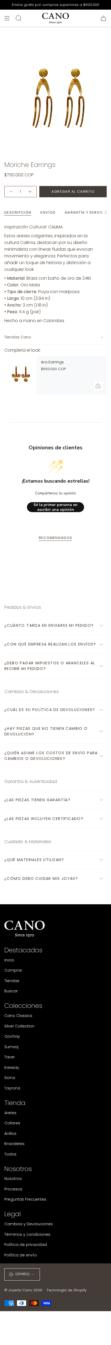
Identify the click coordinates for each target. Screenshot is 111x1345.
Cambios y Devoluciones (28, 1224)
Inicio (9, 960)
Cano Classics (18, 1015)
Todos (10, 1154)
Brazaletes (14, 1143)
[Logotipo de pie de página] (24, 929)
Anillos (10, 1133)
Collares (12, 1123)
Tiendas (11, 980)
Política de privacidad (25, 1244)
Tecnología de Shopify (66, 1290)
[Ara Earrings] (20, 375)
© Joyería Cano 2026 (23, 1290)
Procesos (13, 1189)
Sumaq (11, 1046)
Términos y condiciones (27, 1234)
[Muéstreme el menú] (7, 18)
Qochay (12, 1036)
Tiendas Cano (17, 337)
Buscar (11, 991)
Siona (9, 1077)
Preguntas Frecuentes (25, 1199)
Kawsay (11, 1067)
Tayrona (12, 1088)
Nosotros (13, 1178)
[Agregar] (98, 385)
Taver (9, 1057)
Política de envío (20, 1255)
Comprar (13, 970)
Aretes (10, 1113)
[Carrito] (103, 18)
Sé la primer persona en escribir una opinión (55, 507)
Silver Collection (19, 1026)
